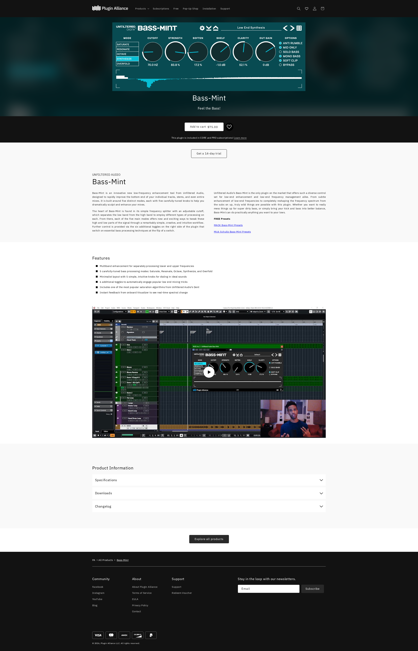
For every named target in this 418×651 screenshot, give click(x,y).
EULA (135, 599)
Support (176, 586)
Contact (136, 611)
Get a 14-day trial (209, 153)
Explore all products (209, 539)
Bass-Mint (123, 560)
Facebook (97, 586)
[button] (142, 8)
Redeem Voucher (182, 592)
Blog (94, 605)
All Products (105, 560)
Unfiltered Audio (106, 175)
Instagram (98, 592)
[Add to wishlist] (229, 127)
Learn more (240, 137)
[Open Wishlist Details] (307, 8)
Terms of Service (142, 592)
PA (93, 560)
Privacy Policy (140, 605)
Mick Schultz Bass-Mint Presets (232, 231)
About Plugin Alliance (145, 586)
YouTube (97, 599)
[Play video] (209, 372)
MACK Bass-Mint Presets (228, 225)
